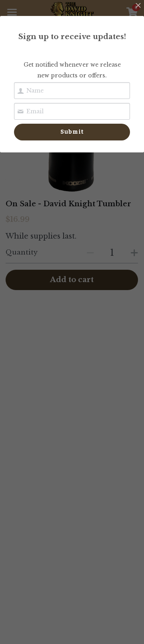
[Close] (138, 6)
